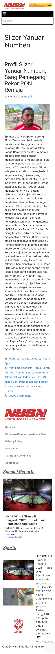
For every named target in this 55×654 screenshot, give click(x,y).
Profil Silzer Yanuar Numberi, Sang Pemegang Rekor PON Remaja (25, 77)
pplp (7, 381)
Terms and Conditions (18, 455)
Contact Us (12, 462)
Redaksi (10, 427)
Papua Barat (41, 367)
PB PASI (9, 372)
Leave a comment (20, 395)
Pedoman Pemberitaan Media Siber (26, 434)
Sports (25, 358)
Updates (36, 358)
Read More (10, 534)
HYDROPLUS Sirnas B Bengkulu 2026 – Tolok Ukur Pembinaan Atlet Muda (25, 520)
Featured (14, 358)
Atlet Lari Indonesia (20, 367)
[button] (5, 14)
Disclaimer (11, 448)
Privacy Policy (13, 441)
